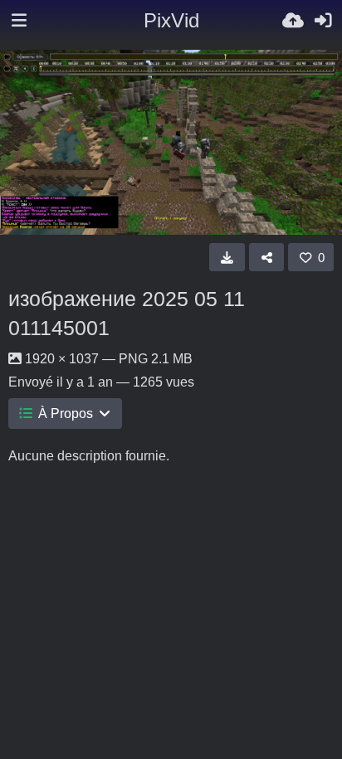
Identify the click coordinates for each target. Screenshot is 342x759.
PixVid (171, 20)
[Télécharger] (227, 257)
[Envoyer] (293, 20)
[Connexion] (323, 20)
